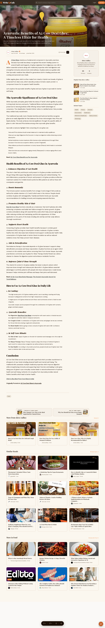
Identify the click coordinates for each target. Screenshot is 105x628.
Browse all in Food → (94, 538)
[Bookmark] (56, 623)
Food (7, 7)
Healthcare (87, 112)
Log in (94, 2)
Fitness (83, 109)
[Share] (61, 623)
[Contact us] (101, 624)
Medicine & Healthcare (81, 115)
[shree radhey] (8, 52)
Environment (78, 112)
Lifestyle (90, 109)
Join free (101, 2)
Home (3, 7)
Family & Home (93, 115)
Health (76, 109)
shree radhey (15, 51)
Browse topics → (94, 451)
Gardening (77, 118)
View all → (96, 418)
